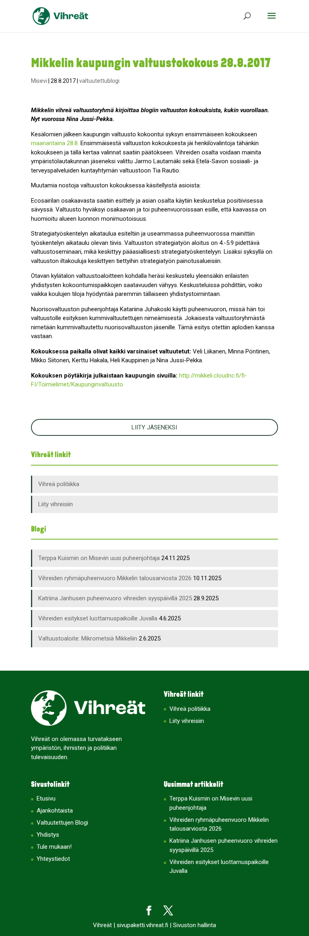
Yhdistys (48, 834)
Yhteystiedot (53, 858)
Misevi (39, 81)
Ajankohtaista (55, 810)
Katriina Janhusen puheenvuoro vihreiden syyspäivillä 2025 (115, 598)
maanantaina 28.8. (55, 143)
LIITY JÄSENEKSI (154, 427)
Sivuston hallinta (194, 925)
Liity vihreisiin (55, 504)
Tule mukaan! (54, 846)
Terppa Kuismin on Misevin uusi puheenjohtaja (99, 558)
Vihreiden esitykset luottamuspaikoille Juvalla (97, 618)
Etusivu (46, 798)
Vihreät (102, 925)
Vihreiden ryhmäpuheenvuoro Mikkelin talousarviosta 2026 (115, 578)
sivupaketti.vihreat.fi (142, 925)
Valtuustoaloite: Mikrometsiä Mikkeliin (87, 638)
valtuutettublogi (99, 81)
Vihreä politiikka (58, 484)
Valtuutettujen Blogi (62, 822)
